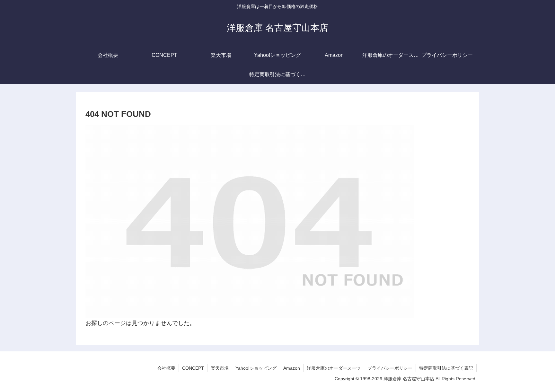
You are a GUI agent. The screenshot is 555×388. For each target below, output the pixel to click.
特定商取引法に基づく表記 (446, 368)
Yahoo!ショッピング (256, 368)
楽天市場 (220, 368)
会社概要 (166, 368)
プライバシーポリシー (389, 368)
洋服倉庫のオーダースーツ (334, 368)
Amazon (291, 368)
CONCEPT (193, 368)
